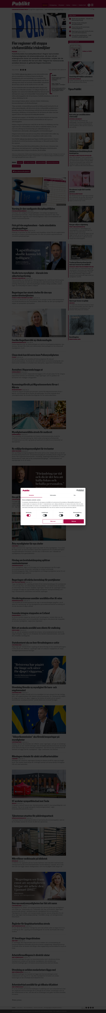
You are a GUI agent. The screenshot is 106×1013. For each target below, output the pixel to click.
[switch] (45, 515)
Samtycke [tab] (31, 495)
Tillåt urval (52, 521)
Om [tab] (74, 495)
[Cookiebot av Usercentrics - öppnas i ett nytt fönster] (77, 490)
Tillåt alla (73, 521)
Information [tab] (53, 495)
